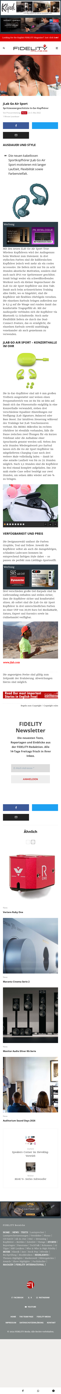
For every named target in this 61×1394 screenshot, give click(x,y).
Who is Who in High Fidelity (40, 1248)
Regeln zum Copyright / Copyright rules (39, 706)
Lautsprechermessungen (15, 1235)
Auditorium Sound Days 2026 (19, 1120)
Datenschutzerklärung (32, 1322)
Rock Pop (33, 1252)
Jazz (24, 1252)
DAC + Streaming (37, 1239)
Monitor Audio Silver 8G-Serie (19, 1051)
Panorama (22, 1245)
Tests (24, 1232)
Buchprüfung (10, 1255)
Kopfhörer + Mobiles (14, 1242)
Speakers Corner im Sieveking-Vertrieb (30, 1152)
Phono (47, 1235)
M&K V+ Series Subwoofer (30, 1177)
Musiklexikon (26, 1255)
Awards (7, 1261)
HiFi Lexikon (17, 1248)
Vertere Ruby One (13, 912)
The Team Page (26, 1316)
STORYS (52, 1242)
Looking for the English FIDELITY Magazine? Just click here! (30, 37)
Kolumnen (47, 1245)
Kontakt (51, 1322)
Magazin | (9, 1264)
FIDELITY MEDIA (44, 1316)
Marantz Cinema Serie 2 (16, 981)
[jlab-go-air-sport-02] (30, 502)
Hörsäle (44, 1252)
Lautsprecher (37, 1232)
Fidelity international (30, 1264)
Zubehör (31, 1242)
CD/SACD (8, 1239)
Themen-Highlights (13, 1258)
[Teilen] (16, 125)
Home (6, 1232)
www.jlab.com (11, 662)
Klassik (15, 1252)
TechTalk (35, 1245)
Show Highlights (21, 1261)
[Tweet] (45, 125)
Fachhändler (39, 1261)
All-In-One (20, 1239)
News (24, 112)
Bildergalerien (46, 1258)
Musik (6, 1252)
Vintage (41, 1242)
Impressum (10, 1322)
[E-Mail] (16, 135)
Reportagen (9, 1245)
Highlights (42, 1255)
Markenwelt (31, 1258)
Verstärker (36, 1235)
